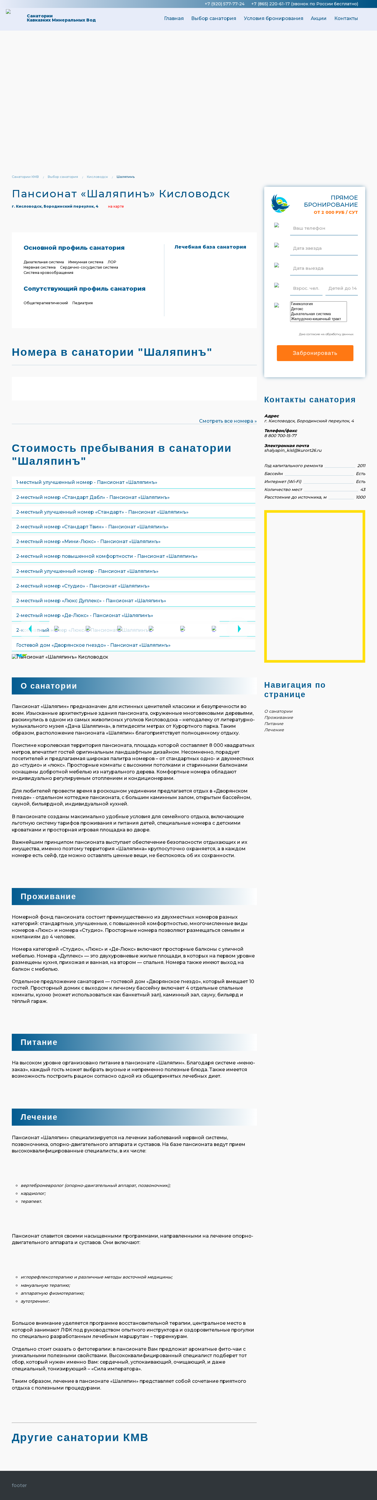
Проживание (278, 717)
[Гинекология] (318, 304)
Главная (174, 18)
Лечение (274, 729)
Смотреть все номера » (228, 421)
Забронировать (315, 353)
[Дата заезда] (307, 241)
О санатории (278, 711)
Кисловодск (97, 177)
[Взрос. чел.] (306, 281)
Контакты (346, 18)
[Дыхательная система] (318, 314)
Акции (319, 18)
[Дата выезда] (308, 261)
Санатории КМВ (25, 177)
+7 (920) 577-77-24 (224, 3)
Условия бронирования (273, 18)
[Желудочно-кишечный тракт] (318, 319)
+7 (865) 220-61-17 (270, 3)
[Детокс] (318, 309)
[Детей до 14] (342, 281)
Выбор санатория (213, 18)
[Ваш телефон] (309, 221)
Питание (273, 723)
